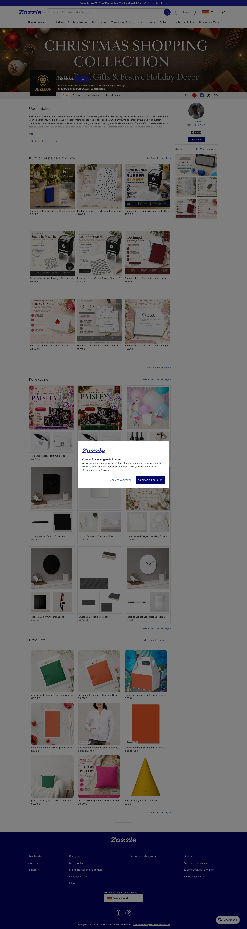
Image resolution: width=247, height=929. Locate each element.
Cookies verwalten (121, 480)
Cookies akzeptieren (150, 480)
